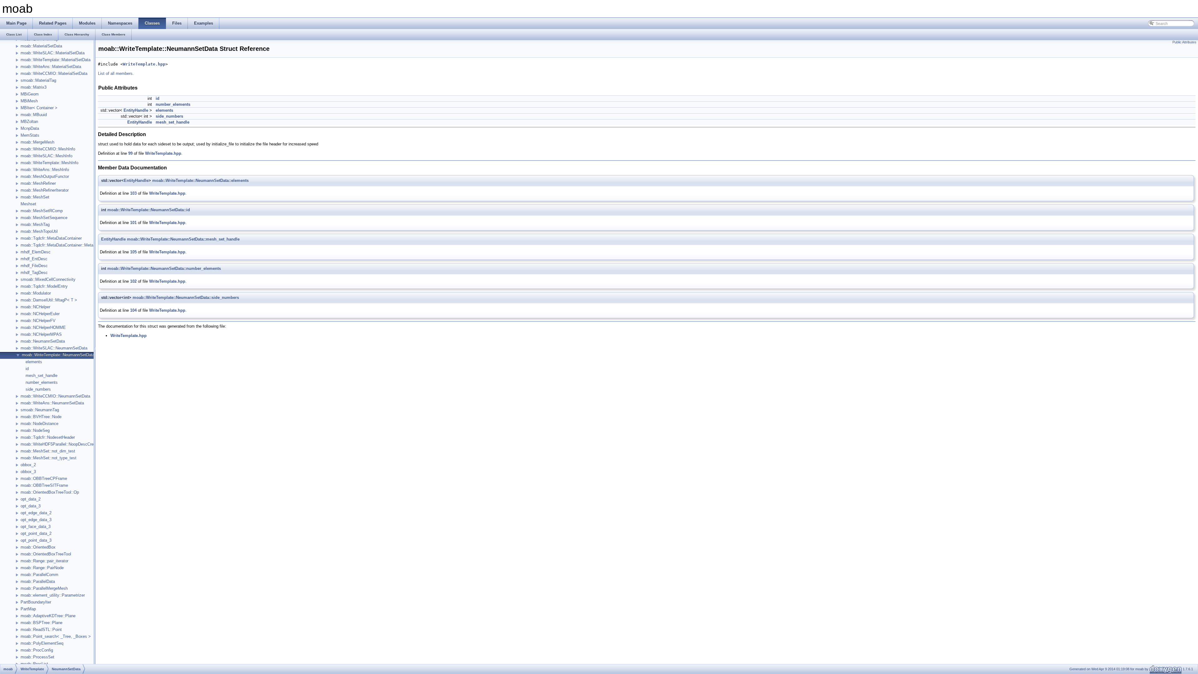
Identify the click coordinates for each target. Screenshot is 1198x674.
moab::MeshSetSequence (44, 217)
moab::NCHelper (35, 307)
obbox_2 (28, 464)
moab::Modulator (36, 293)
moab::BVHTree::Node (41, 416)
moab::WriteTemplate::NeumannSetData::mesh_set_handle (183, 239)
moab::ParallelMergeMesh (44, 588)
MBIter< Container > (39, 107)
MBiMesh (29, 101)
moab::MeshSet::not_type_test (48, 458)
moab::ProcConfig (37, 650)
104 (133, 310)
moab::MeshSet (35, 197)
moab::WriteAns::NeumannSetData (52, 403)
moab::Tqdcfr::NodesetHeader (48, 437)
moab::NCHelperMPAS (41, 334)
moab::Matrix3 (33, 87)
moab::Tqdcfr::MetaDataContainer (51, 238)
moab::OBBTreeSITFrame (44, 485)
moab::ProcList (34, 664)
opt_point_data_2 (36, 533)
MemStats (30, 135)
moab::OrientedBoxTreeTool (46, 554)
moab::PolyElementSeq (42, 643)
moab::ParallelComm (39, 574)
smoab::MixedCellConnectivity (48, 279)
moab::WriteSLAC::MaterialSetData (53, 53)
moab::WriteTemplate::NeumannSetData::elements (200, 180)
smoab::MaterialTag (38, 80)
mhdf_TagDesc (34, 272)
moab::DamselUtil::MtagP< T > (49, 300)
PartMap (28, 609)
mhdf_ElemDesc (36, 252)
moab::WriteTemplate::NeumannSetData (58, 355)
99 (130, 153)
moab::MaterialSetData (41, 46)
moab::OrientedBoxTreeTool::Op (50, 492)
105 (133, 252)
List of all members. (116, 73)
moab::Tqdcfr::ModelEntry (44, 286)
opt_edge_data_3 (36, 519)
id (27, 368)
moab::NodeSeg (35, 430)
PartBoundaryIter (36, 602)
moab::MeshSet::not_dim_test (48, 451)
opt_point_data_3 (36, 540)
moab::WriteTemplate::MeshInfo (49, 162)
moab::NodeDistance (39, 423)
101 (133, 222)
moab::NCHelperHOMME (43, 327)
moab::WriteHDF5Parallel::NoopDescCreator (60, 444)
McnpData (30, 128)
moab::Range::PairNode (42, 567)
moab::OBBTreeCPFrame (44, 478)
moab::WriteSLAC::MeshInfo (46, 156)
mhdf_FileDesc (34, 265)
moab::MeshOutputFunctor (45, 176)
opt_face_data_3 (36, 526)
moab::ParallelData (38, 581)
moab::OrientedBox (38, 547)
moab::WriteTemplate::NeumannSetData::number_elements (164, 268)
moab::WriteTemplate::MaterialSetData (55, 59)
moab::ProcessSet (37, 657)
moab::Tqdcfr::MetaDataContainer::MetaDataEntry (66, 245)
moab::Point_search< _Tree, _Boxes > (56, 636)
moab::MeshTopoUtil (39, 231)
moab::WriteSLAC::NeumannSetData (54, 348)
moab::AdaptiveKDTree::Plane (48, 615)
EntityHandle (136, 110)
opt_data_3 (31, 506)
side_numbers (38, 389)
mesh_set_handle (41, 375)
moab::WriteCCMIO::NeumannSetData (55, 396)
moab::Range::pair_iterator (44, 561)
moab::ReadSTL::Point (41, 629)
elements (34, 361)
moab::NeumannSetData (43, 341)
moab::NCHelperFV (38, 320)
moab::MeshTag (35, 224)
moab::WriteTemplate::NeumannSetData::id (148, 210)
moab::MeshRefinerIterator (45, 190)
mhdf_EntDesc (34, 258)
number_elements (42, 382)
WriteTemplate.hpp (144, 64)
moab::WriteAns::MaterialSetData (51, 66)
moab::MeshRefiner (38, 183)
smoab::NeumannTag (40, 410)
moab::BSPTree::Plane (41, 622)
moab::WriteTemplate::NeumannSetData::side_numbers (186, 297)
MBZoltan (29, 121)
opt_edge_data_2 (36, 512)
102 (133, 281)
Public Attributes (1184, 42)
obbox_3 (28, 471)
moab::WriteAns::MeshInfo (45, 169)
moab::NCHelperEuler (40, 313)
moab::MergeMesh (37, 142)
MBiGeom (30, 94)
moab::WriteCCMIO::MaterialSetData (54, 73)
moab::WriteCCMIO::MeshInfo (48, 149)
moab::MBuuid (34, 114)
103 (133, 193)
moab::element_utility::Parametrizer (53, 595)
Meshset (28, 204)
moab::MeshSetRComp (42, 210)
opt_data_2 (31, 499)
